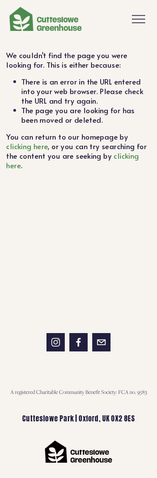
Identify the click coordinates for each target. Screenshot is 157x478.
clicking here (27, 146)
